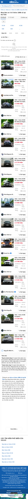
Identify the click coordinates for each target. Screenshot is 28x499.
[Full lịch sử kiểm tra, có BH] (7, 124)
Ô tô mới (11, 17)
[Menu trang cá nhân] (26, 2)
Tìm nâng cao (5, 6)
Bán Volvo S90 (6, 450)
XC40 (3, 25)
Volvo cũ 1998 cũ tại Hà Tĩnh (19, 9)
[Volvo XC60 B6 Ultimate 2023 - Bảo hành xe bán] (7, 182)
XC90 (20, 25)
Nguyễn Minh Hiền (9, 350)
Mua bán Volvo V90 (7, 459)
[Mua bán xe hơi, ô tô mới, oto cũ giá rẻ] (14, 2)
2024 (22, 33)
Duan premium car (9, 75)
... (19, 29)
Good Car (7, 253)
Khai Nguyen (8, 174)
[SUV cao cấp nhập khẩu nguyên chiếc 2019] (7, 280)
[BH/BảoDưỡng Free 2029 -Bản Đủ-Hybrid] (7, 223)
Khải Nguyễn (8, 310)
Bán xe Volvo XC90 (7, 447)
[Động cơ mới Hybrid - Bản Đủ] (7, 103)
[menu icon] (2, 2)
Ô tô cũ (3, 9)
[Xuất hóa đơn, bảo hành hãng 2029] (7, 261)
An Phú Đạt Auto (9, 292)
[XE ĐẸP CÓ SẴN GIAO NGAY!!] (7, 65)
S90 (3, 29)
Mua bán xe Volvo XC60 (8, 444)
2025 (16, 33)
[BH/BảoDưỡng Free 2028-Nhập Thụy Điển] (7, 318)
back (4, 21)
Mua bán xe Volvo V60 (8, 462)
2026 (10, 33)
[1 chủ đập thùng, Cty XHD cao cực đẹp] (7, 243)
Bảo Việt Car (7, 115)
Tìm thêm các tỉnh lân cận (6, 40)
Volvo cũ (8, 9)
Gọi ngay (23, 75)
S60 (11, 29)
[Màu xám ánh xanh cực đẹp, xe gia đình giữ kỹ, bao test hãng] (7, 83)
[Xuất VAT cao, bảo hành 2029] (7, 300)
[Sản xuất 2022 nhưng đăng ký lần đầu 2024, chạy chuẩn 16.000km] (7, 339)
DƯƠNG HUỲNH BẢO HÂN (9, 95)
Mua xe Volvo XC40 (7, 453)
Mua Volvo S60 (6, 456)
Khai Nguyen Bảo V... (9, 154)
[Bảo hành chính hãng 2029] (7, 162)
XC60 (12, 25)
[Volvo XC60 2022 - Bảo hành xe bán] (7, 142)
